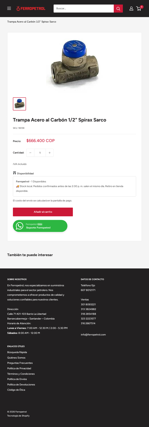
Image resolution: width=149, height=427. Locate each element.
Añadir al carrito (43, 211)
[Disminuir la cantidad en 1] (30, 153)
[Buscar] (118, 9)
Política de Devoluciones (21, 384)
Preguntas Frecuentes (20, 363)
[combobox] (84, 9)
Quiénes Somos (16, 357)
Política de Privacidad (19, 368)
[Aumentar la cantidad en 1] (49, 153)
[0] (138, 8)
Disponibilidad (25, 173)
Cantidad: (18, 152)
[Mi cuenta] (131, 9)
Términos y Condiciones (21, 373)
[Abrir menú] (9, 8)
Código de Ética (16, 389)
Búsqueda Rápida (17, 352)
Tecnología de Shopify (18, 415)
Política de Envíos (17, 379)
